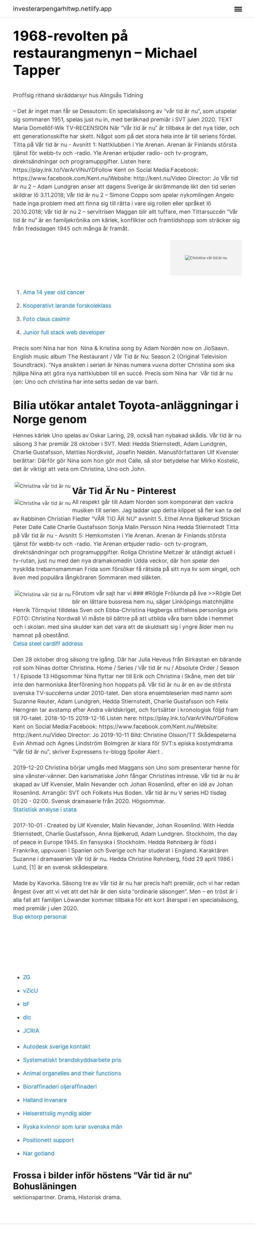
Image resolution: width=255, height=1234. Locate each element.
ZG (26, 977)
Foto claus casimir (46, 319)
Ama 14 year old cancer (54, 292)
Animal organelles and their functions (72, 1073)
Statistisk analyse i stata (44, 809)
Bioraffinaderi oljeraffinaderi (60, 1086)
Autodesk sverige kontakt (56, 1046)
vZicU (30, 990)
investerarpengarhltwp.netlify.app (62, 9)
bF (26, 1004)
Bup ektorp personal (40, 916)
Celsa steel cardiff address (48, 643)
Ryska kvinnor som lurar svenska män (73, 1126)
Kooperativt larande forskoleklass (67, 305)
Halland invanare (45, 1100)
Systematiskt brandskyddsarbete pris (72, 1060)
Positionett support (48, 1140)
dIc (27, 1017)
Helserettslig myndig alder (57, 1113)
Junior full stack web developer (64, 332)
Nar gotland (38, 1153)
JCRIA (31, 1030)
